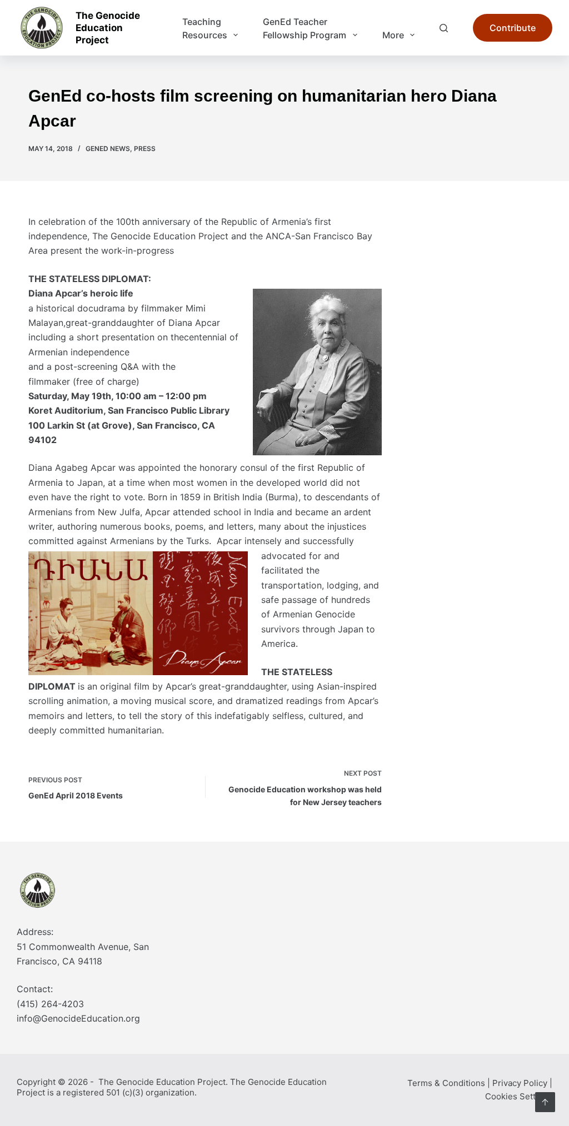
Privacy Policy (519, 1083)
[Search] (444, 28)
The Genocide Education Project (108, 28)
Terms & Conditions (446, 1083)
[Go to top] (545, 1102)
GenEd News (108, 148)
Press (145, 148)
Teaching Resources (204, 28)
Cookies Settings (518, 1096)
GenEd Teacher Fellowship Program (304, 28)
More (393, 35)
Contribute (513, 27)
